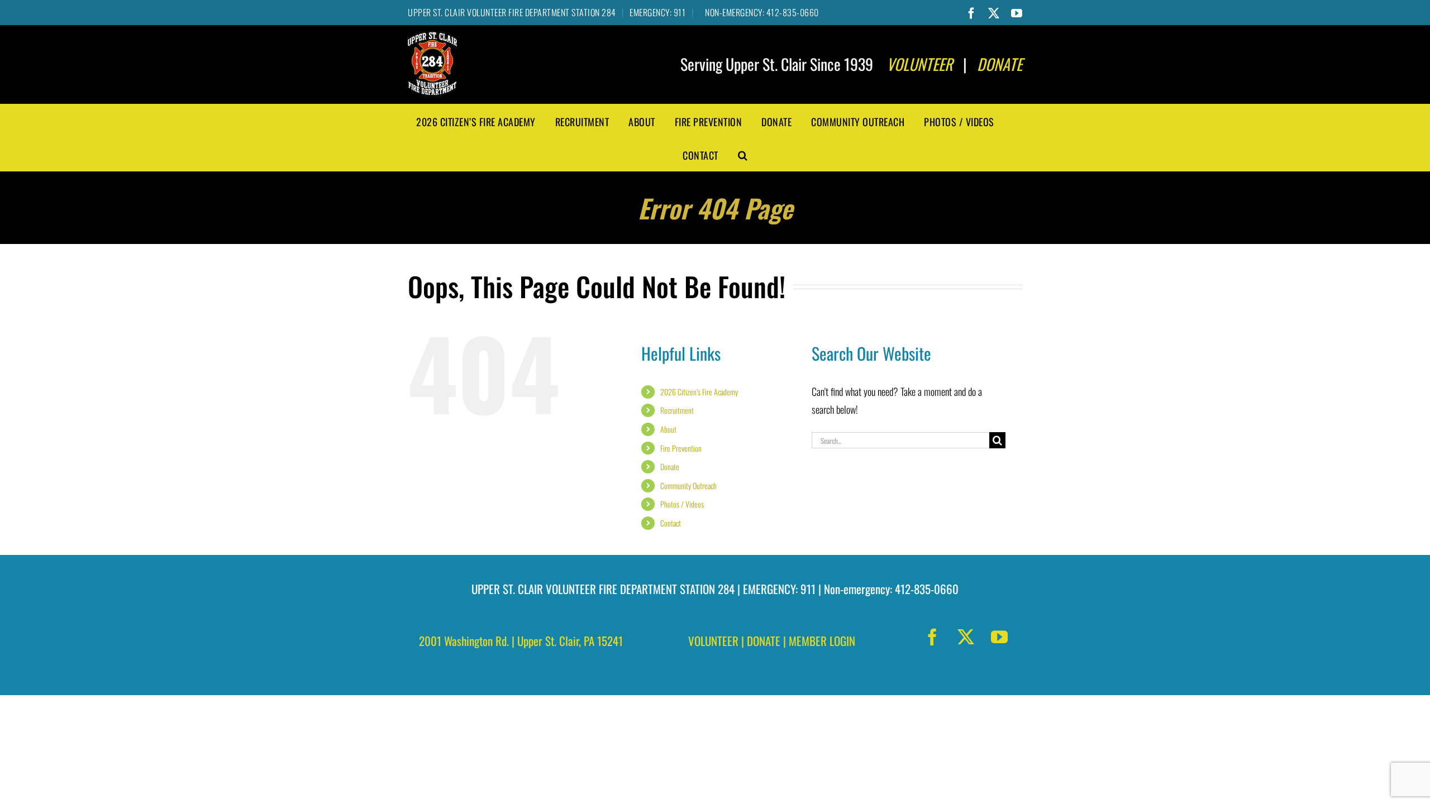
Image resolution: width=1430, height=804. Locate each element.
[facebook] (932, 637)
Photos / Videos (682, 504)
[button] (743, 154)
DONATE (763, 640)
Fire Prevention (681, 448)
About (668, 429)
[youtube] (999, 637)
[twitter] (966, 637)
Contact (670, 523)
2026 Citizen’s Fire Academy (699, 392)
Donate (669, 466)
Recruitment (677, 410)
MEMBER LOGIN (822, 640)
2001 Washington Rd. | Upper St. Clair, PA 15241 (521, 640)
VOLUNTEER (713, 640)
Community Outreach (688, 485)
